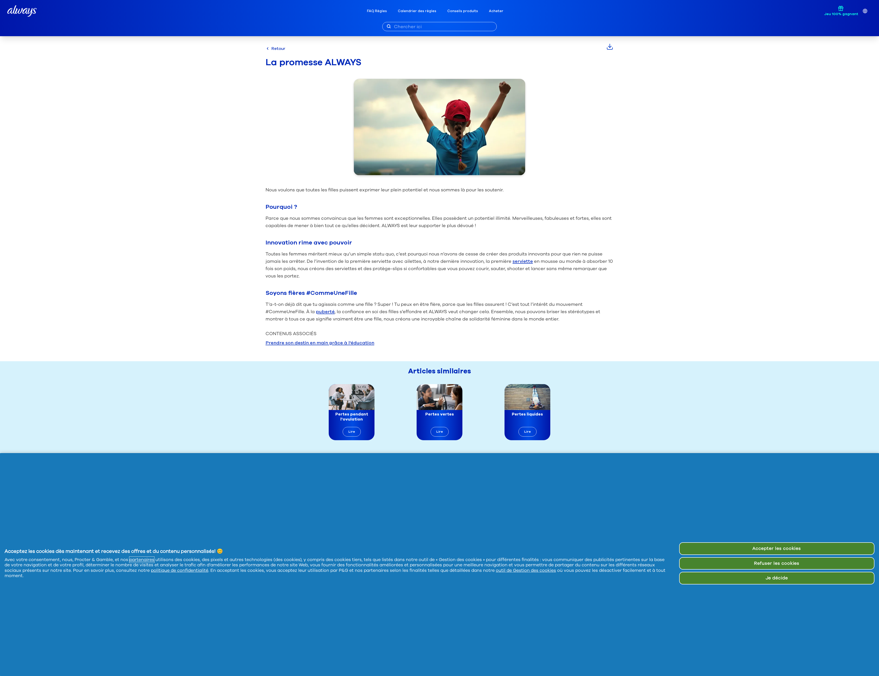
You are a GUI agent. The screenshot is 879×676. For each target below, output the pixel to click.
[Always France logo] (22, 11)
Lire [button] (351, 431)
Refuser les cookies (776, 563)
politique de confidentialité (179, 570)
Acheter (496, 11)
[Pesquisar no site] (389, 26)
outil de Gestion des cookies (526, 570)
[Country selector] (865, 11)
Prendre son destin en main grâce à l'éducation (320, 343)
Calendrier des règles (417, 11)
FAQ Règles (377, 11)
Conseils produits (462, 11)
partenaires (141, 560)
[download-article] (609, 46)
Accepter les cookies (776, 548)
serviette (523, 261)
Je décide (777, 578)
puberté (325, 312)
